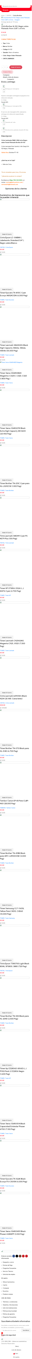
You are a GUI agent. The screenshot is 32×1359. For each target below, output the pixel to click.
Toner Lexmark (9, 355)
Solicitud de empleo (9, 1274)
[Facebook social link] (15, 79)
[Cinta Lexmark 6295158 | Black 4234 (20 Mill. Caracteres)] (14, 671)
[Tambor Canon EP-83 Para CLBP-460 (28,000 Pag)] (14, 776)
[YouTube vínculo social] (23, 1256)
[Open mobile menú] (2, 2)
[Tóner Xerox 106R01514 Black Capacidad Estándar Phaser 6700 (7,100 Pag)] (14, 1099)
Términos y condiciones (10, 1302)
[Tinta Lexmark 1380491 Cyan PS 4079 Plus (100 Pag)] (14, 511)
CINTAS (8, 15)
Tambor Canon (10, 808)
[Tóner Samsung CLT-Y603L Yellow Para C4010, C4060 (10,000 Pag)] (14, 884)
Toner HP (8, 595)
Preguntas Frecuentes (9, 1268)
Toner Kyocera (9, 300)
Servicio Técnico (8, 1271)
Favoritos (5, 1291)
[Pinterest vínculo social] (19, 79)
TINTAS (2, 543)
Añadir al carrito (15, 67)
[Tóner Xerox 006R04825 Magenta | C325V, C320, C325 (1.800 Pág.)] (11, 362)
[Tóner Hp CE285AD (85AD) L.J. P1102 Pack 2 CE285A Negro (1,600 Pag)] (14, 1044)
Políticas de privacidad (10, 1311)
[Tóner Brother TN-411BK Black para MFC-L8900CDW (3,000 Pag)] (14, 829)
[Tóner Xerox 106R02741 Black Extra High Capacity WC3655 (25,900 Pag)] (14, 404)
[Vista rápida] (7, 230)
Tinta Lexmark (9, 543)
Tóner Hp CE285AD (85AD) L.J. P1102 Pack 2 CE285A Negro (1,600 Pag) (13, 1071)
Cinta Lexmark (9, 703)
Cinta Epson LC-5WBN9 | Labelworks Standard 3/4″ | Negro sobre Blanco (12, 240)
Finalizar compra (8, 1294)
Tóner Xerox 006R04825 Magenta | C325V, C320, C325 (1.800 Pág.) (13, 376)
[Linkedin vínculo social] (22, 79)
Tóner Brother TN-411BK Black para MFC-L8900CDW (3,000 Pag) (13, 856)
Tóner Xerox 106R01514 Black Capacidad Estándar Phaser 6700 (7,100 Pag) (12, 1126)
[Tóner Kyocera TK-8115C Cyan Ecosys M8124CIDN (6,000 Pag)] (14, 268)
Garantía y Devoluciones (10, 1305)
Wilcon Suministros (8, 1282)
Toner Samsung (10, 918)
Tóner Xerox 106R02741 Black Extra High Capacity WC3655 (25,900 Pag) (13, 431)
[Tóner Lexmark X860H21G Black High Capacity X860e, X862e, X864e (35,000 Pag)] (14, 320)
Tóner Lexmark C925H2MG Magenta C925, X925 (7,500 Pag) (12, 643)
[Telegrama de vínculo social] (24, 79)
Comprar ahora (7, 72)
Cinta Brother (17, 15)
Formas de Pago (8, 1265)
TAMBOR (3, 808)
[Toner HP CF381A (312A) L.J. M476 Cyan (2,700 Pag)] (14, 564)
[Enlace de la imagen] (16, 1252)
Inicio (3, 15)
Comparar (6, 1288)
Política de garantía (9, 1314)
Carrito (5, 1285)
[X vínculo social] (17, 79)
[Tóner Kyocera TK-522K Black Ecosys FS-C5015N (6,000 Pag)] (14, 1154)
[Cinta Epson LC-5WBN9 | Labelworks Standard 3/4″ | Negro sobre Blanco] (14, 213)
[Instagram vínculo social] (20, 1256)
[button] (6, 234)
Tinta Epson (9, 970)
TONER (2, 300)
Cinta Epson (9, 247)
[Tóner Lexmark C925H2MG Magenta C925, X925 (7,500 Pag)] (14, 616)
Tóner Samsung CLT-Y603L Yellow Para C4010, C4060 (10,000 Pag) (12, 911)
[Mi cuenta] (31, 2)
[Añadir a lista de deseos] (12, 230)
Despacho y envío (8, 1262)
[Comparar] (2, 230)
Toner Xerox (9, 383)
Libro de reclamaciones (10, 1308)
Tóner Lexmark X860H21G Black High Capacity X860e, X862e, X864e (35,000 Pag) (14, 348)
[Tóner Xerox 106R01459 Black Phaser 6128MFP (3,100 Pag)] (14, 1207)
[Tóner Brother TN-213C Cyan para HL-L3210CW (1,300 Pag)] (14, 459)
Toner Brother (9, 490)
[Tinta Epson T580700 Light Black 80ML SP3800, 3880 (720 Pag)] (14, 939)
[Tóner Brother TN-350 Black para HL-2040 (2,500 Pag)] (14, 991)
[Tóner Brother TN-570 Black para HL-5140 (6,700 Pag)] (14, 724)
